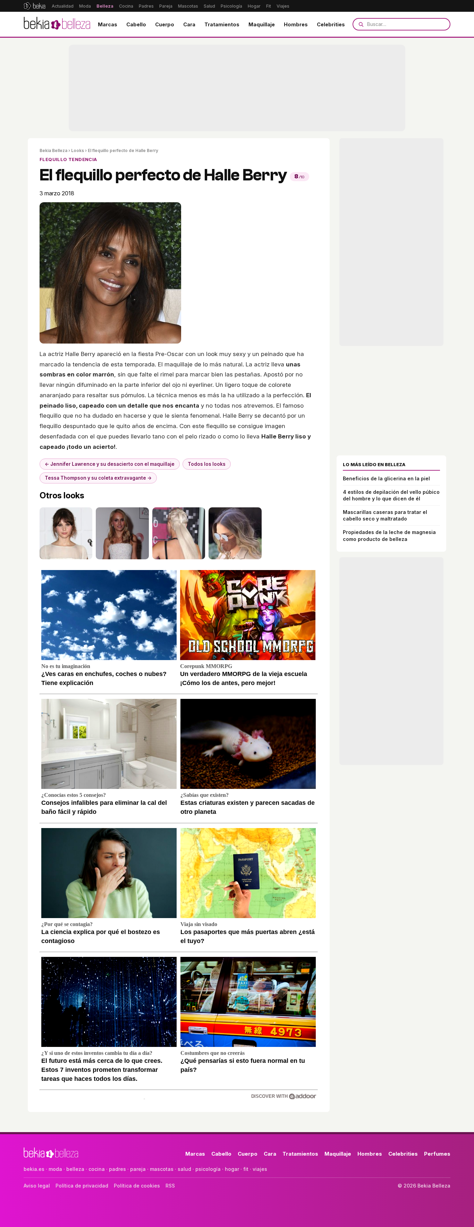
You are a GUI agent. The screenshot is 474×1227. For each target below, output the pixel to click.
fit (245, 1169)
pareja (138, 1169)
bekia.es (34, 1169)
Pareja (165, 6)
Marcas (107, 24)
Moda (85, 6)
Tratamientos (221, 24)
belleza (75, 1169)
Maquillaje (261, 24)
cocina (96, 1169)
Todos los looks (207, 464)
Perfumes (437, 1153)
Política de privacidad (82, 1186)
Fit (268, 6)
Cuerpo (164, 24)
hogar (232, 1169)
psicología (208, 1169)
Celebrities (331, 24)
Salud (209, 6)
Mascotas (188, 6)
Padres (146, 6)
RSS (170, 1186)
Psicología (231, 6)
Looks (77, 150)
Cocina (126, 6)
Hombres (296, 24)
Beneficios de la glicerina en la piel (386, 478)
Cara (189, 24)
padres (117, 1169)
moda (55, 1169)
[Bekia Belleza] (57, 24)
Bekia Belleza (53, 150)
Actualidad (63, 6)
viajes (260, 1169)
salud (184, 1169)
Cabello (136, 24)
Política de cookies (137, 1186)
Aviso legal (37, 1186)
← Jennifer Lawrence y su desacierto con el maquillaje (110, 464)
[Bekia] (34, 6)
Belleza (104, 6)
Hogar (254, 6)
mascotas (161, 1169)
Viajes (283, 6)
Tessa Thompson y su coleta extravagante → (98, 478)
